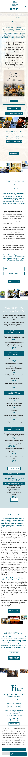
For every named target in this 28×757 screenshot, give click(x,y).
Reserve (15, 281)
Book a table (13, 108)
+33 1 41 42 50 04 (14, 707)
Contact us (14, 724)
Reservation (13, 101)
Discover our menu (13, 114)
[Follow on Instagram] (14, 9)
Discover (15, 658)
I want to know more (13, 141)
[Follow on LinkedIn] (17, 9)
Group (13, 153)
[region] (14, 741)
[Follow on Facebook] (11, 9)
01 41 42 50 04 (14, 653)
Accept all (14, 749)
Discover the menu (14, 469)
